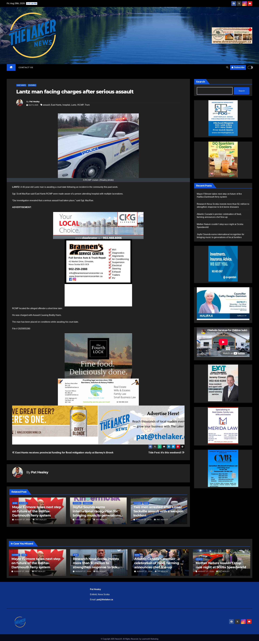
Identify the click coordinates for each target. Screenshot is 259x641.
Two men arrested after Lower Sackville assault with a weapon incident (98, 511)
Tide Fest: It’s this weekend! (165, 452)
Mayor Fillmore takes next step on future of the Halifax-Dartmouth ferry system (157, 511)
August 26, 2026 (22, 520)
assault (46, 105)
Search (200, 81)
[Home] (11, 67)
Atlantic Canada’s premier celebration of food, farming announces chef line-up (156, 563)
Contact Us (25, 67)
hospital (66, 105)
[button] (227, 67)
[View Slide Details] (98, 225)
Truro (87, 105)
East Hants (21, 85)
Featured (32, 85)
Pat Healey (34, 101)
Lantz (73, 105)
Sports (199, 559)
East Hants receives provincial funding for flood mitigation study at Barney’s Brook (64, 452)
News (86, 503)
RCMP (80, 105)
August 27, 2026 (144, 520)
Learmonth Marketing (150, 639)
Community (27, 503)
